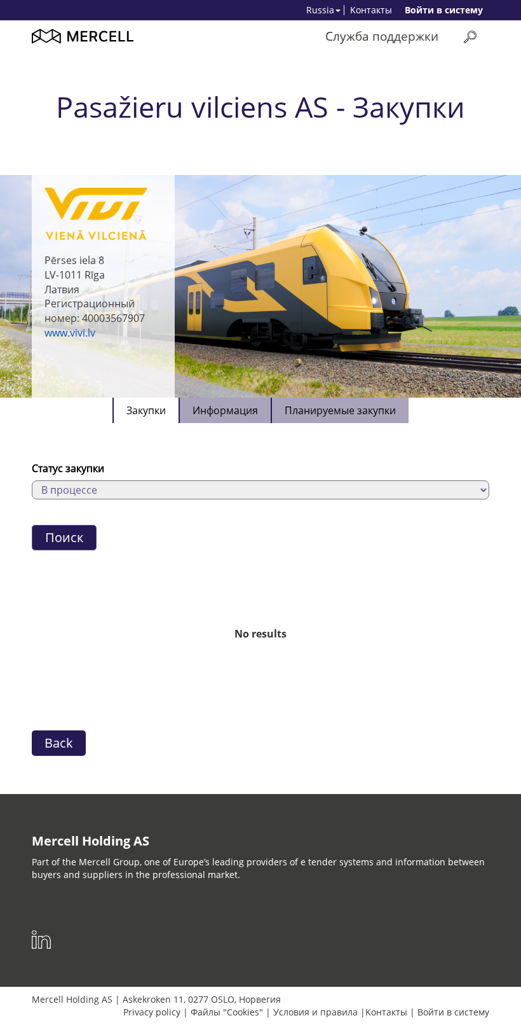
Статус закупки (68, 468)
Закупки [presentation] (146, 410)
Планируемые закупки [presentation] (340, 410)
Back (58, 742)
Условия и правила (315, 1012)
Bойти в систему (444, 10)
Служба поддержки (381, 36)
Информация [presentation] (225, 410)
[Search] (470, 36)
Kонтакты (371, 10)
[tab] (145, 410)
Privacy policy (151, 1012)
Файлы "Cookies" (227, 1012)
